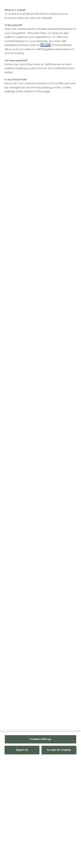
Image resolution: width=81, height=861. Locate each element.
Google (45, 45)
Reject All (22, 750)
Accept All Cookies (59, 750)
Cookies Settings (40, 739)
